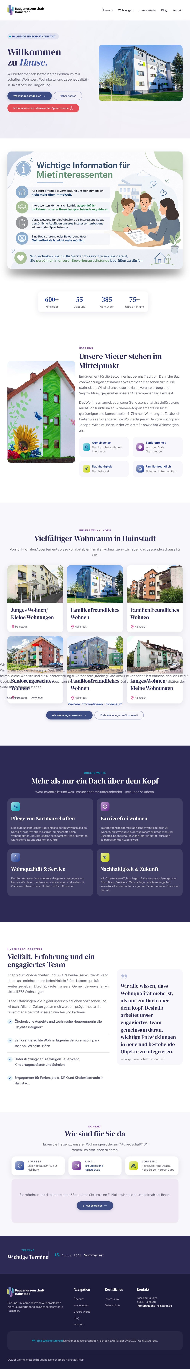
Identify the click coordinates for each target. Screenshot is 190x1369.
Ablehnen (37, 697)
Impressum (113, 704)
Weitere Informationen (85, 704)
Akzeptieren (13, 697)
